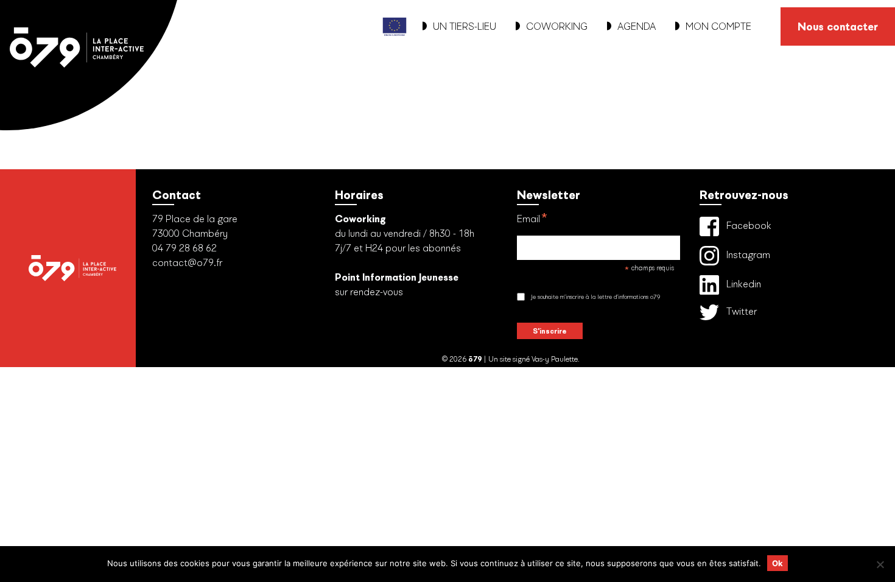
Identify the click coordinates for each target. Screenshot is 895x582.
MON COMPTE (718, 26)
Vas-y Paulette (555, 359)
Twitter (740, 311)
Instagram (747, 254)
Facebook (747, 225)
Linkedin (742, 283)
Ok (777, 563)
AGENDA (636, 26)
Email (532, 220)
